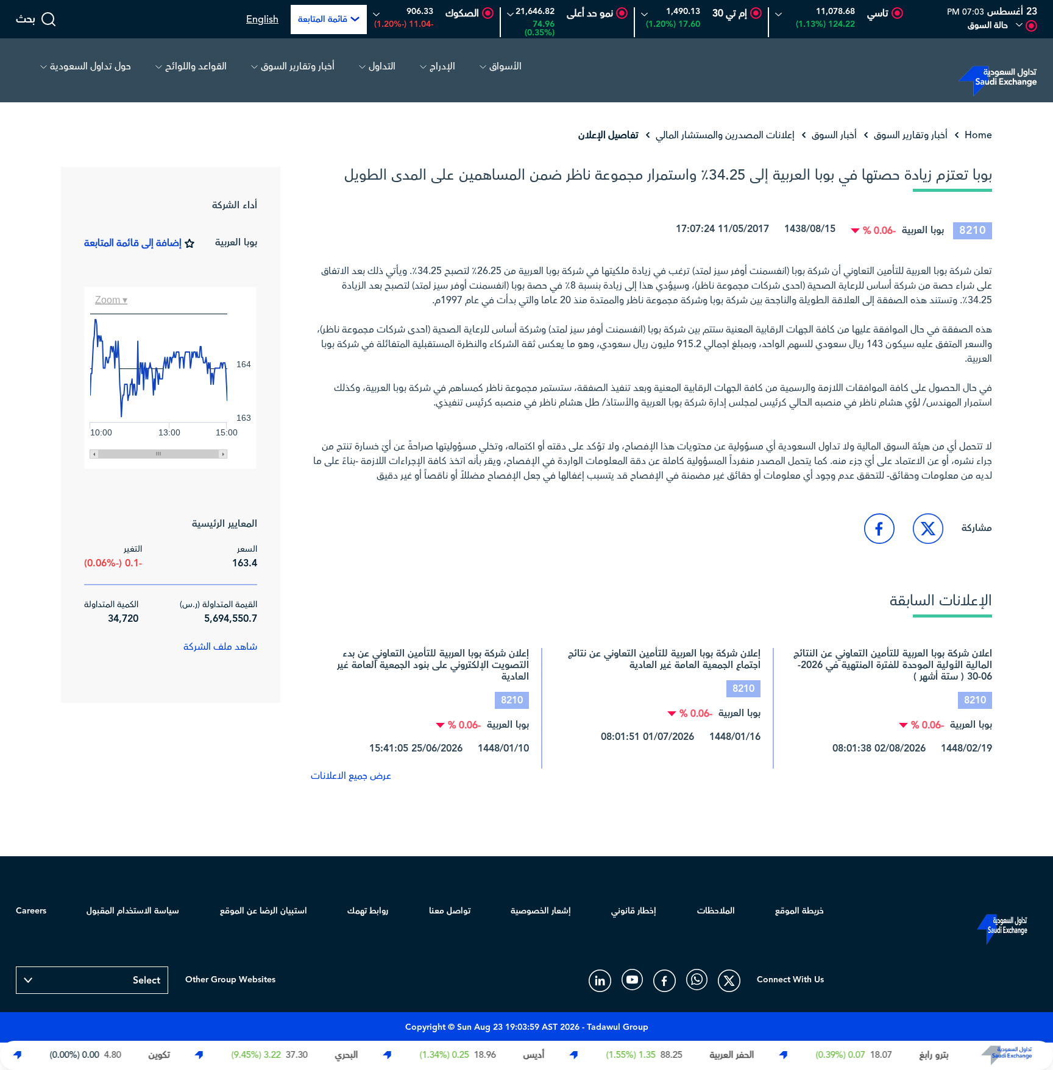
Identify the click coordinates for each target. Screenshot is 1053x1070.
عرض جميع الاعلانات (351, 776)
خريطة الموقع (799, 911)
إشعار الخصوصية (541, 911)
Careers (31, 911)
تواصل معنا (449, 911)
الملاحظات (716, 911)
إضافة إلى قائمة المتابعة (133, 243)
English (262, 19)
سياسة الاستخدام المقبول (133, 911)
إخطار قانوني (633, 911)
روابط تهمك (367, 911)
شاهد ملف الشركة (220, 646)
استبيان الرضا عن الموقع (263, 911)
